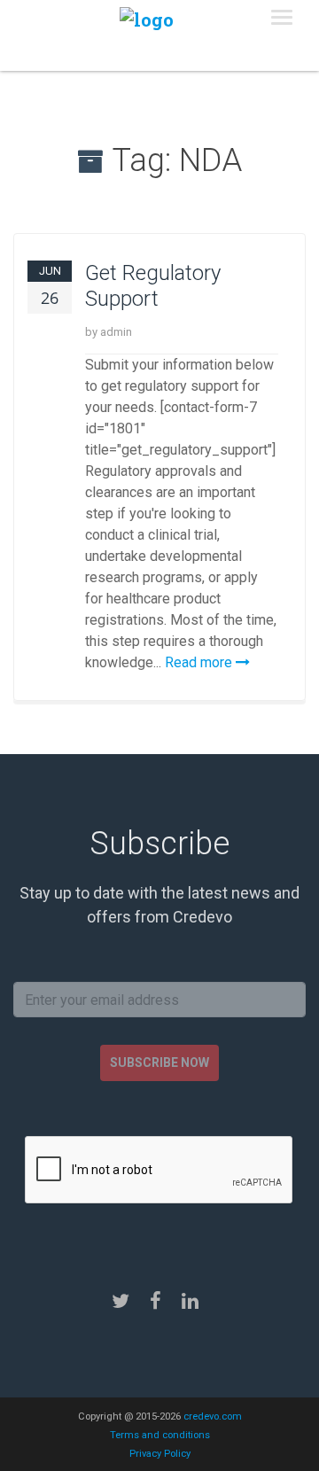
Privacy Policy (160, 1453)
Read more (200, 662)
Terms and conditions (160, 1435)
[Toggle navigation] (282, 18)
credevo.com (212, 1416)
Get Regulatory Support (153, 286)
